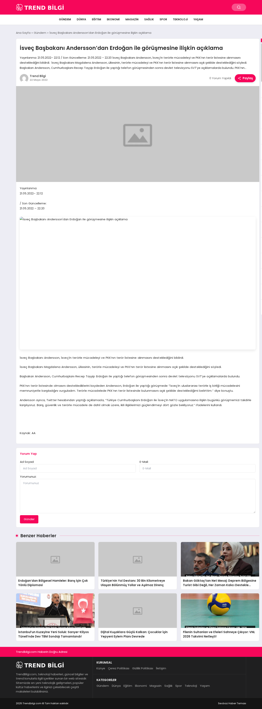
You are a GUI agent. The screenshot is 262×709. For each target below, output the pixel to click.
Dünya (81, 19)
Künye (100, 668)
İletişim (161, 668)
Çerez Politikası (118, 668)
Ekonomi (113, 19)
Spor (163, 19)
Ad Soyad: (27, 462)
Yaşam (198, 19)
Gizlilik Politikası (142, 668)
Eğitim (96, 19)
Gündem (65, 19)
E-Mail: (144, 462)
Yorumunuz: (28, 477)
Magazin (131, 19)
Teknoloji (180, 19)
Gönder (29, 519)
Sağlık (149, 19)
